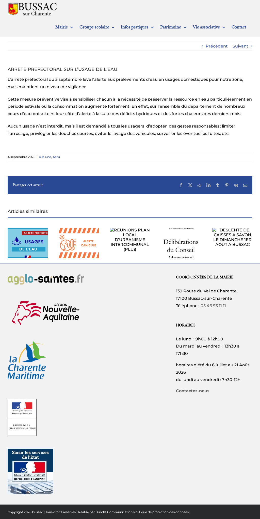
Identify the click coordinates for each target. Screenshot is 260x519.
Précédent (217, 46)
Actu (56, 157)
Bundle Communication (114, 512)
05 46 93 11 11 (213, 305)
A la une (45, 157)
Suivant (240, 46)
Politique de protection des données (161, 512)
